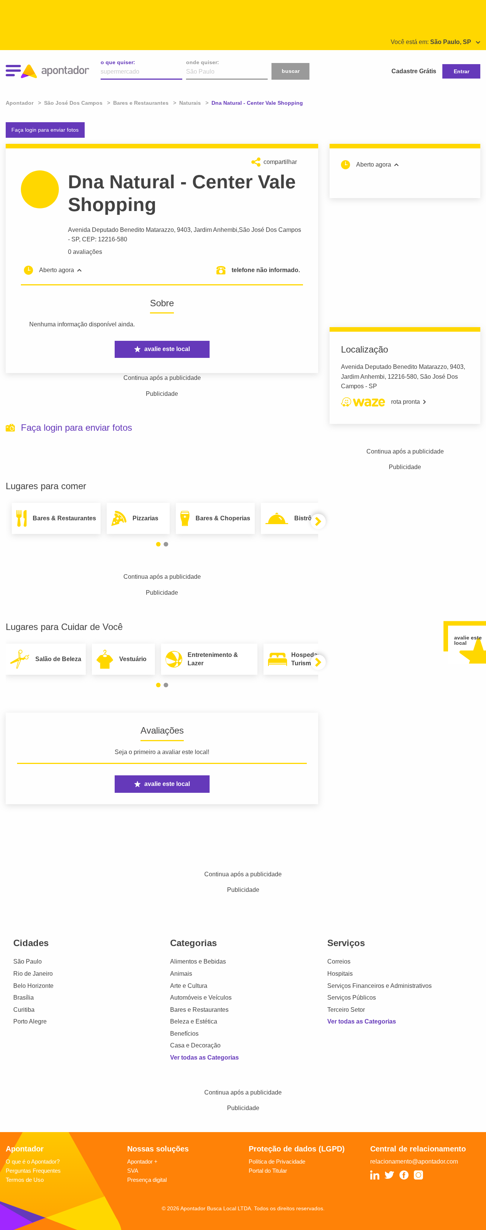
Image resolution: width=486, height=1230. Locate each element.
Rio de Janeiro (33, 973)
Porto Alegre (30, 1021)
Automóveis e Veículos (201, 997)
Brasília (23, 997)
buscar (291, 71)
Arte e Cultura (188, 986)
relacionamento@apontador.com (414, 1161)
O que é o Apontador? (33, 1161)
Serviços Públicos (351, 997)
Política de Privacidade (277, 1161)
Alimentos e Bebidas (198, 961)
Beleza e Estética (193, 1021)
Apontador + (142, 1161)
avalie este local (167, 349)
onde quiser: (202, 62)
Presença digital (147, 1179)
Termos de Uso (25, 1179)
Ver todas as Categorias (204, 1057)
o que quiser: (118, 62)
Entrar (461, 71)
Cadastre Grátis (413, 71)
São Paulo (27, 961)
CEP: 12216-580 (104, 239)
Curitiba (24, 1009)
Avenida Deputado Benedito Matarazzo (121, 230)
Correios (338, 961)
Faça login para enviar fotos (45, 130)
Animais (181, 973)
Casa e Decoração (195, 1045)
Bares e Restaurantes (199, 1009)
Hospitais (340, 973)
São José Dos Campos (270, 230)
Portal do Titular (268, 1170)
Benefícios (184, 1033)
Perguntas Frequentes (33, 1170)
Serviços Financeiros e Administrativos (379, 986)
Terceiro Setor (346, 1009)
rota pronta (405, 401)
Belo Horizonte (33, 986)
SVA (132, 1170)
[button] (158, 544)
